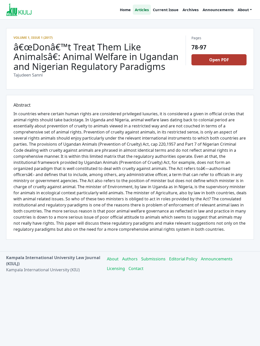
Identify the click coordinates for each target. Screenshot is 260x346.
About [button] (243, 9)
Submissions (153, 259)
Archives (191, 9)
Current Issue (165, 9)
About (113, 259)
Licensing (116, 268)
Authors (130, 259)
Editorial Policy (183, 259)
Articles (142, 9)
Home (125, 9)
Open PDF (219, 60)
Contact (135, 268)
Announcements (218, 9)
